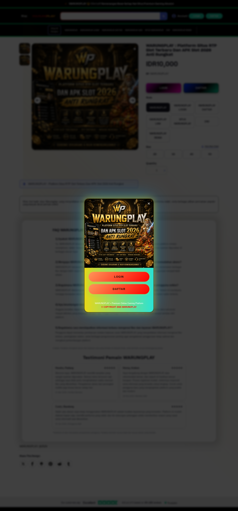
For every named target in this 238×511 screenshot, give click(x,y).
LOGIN (119, 275)
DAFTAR (119, 287)
